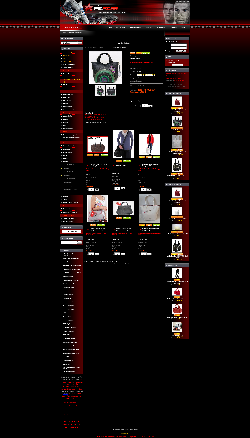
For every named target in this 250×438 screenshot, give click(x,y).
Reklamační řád (160, 27)
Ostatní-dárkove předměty (70, 202)
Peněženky (66, 196)
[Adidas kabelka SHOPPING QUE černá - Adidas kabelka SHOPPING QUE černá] (177, 172)
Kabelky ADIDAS (69, 165)
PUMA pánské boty (68, 287)
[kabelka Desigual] (105, 83)
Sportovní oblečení (68, 146)
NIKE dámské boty (68, 309)
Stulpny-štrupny (68, 128)
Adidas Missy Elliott (69, 64)
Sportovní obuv (67, 106)
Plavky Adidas (67, 209)
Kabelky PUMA (68, 172)
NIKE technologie (68, 320)
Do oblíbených (70, 32)
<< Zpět (63, 32)
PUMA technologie (68, 302)
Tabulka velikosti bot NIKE (71, 353)
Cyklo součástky (68, 221)
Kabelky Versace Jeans (70, 189)
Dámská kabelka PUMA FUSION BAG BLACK (123, 229)
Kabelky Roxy (68, 186)
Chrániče (65, 122)
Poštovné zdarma (68, 360)
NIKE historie (67, 316)
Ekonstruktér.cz (134, 429)
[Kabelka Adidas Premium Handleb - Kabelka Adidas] (177, 230)
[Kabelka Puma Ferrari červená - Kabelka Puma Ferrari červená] (177, 295)
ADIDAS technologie (69, 338)
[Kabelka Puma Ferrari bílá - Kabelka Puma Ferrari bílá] (177, 215)
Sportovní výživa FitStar (70, 212)
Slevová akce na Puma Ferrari (71, 258)
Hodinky (65, 158)
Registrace (170, 51)
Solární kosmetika (68, 218)
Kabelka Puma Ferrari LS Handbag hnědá (98, 165)
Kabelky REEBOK (69, 179)
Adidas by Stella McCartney (71, 280)
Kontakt (183, 27)
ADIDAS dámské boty (69, 327)
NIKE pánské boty (68, 305)
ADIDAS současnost (68, 331)
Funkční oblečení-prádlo (70, 135)
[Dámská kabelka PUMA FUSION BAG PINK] (98, 222)
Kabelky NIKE (68, 168)
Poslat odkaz (103, 122)
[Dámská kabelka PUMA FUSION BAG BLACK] (124, 215)
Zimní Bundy (67, 149)
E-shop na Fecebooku (69, 371)
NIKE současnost (68, 313)
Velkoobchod (67, 74)
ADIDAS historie (68, 335)
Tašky (65, 199)
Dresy (64, 125)
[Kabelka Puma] (124, 158)
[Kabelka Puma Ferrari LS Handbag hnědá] (98, 152)
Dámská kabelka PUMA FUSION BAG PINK (97, 229)
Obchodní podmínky (135, 27)
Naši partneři (124, 433)
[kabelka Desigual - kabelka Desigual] (177, 126)
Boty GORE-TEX (68, 94)
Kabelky (65, 161)
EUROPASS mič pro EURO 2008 (72, 272)
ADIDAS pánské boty (69, 324)
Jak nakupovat (120, 27)
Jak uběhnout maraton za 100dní (72, 265)
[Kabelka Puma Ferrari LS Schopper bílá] (150, 154)
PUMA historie (67, 298)
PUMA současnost (68, 294)
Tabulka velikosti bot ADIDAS (71, 349)
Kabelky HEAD (68, 182)
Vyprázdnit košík (170, 62)
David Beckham (67, 262)
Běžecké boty (66, 85)
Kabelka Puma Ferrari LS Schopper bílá (150, 165)
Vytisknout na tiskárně (91, 122)
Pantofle (65, 103)
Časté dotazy (173, 27)
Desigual (138, 71)
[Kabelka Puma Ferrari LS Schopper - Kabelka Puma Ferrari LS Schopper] (177, 106)
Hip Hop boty (67, 100)
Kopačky (65, 119)
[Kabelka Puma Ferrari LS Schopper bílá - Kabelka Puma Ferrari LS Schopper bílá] (177, 148)
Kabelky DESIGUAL (70, 193)
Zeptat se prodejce (135, 101)
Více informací (90, 175)
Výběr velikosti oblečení (69, 346)
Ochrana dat (148, 27)
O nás (110, 27)
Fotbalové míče (67, 116)
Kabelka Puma (121, 165)
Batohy (65, 155)
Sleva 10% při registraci (70, 356)
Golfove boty (66, 97)
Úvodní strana (78, 32)
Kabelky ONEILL (69, 175)
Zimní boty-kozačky (69, 110)
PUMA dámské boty (68, 291)
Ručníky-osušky (67, 152)
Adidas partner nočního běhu (71, 269)
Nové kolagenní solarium (70, 283)
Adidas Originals (68, 67)
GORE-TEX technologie (70, 342)
